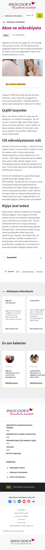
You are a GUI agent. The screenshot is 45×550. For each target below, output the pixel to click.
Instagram (28, 501)
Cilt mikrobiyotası (18, 35)
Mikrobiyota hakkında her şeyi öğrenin (19, 426)
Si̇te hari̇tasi (21, 519)
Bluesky (33, 501)
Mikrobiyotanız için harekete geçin (21, 441)
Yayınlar (10, 447)
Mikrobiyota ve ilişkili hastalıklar (21, 434)
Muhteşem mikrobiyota (13, 16)
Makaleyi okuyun (11, 383)
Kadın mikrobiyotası (17, 477)
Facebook (10, 501)
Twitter (14, 501)
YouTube (24, 501)
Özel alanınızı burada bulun (24, 487)
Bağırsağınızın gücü (17, 468)
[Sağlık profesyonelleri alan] (40, 15)
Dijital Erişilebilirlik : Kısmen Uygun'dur (21, 526)
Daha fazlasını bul (11, 329)
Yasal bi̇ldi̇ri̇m (21, 510)
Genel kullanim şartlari (21, 513)
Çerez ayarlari (21, 522)
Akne (6, 35)
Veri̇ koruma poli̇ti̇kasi (21, 516)
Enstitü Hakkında (13, 454)
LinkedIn (19, 501)
